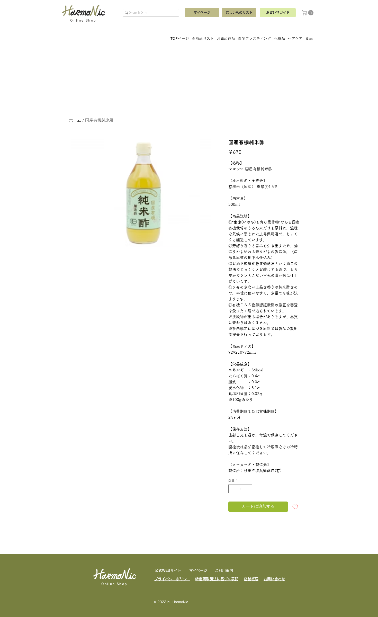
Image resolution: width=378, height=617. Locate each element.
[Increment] (248, 489)
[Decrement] (232, 489)
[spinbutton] (240, 489)
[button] (308, 12)
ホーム (75, 120)
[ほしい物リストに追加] (295, 507)
